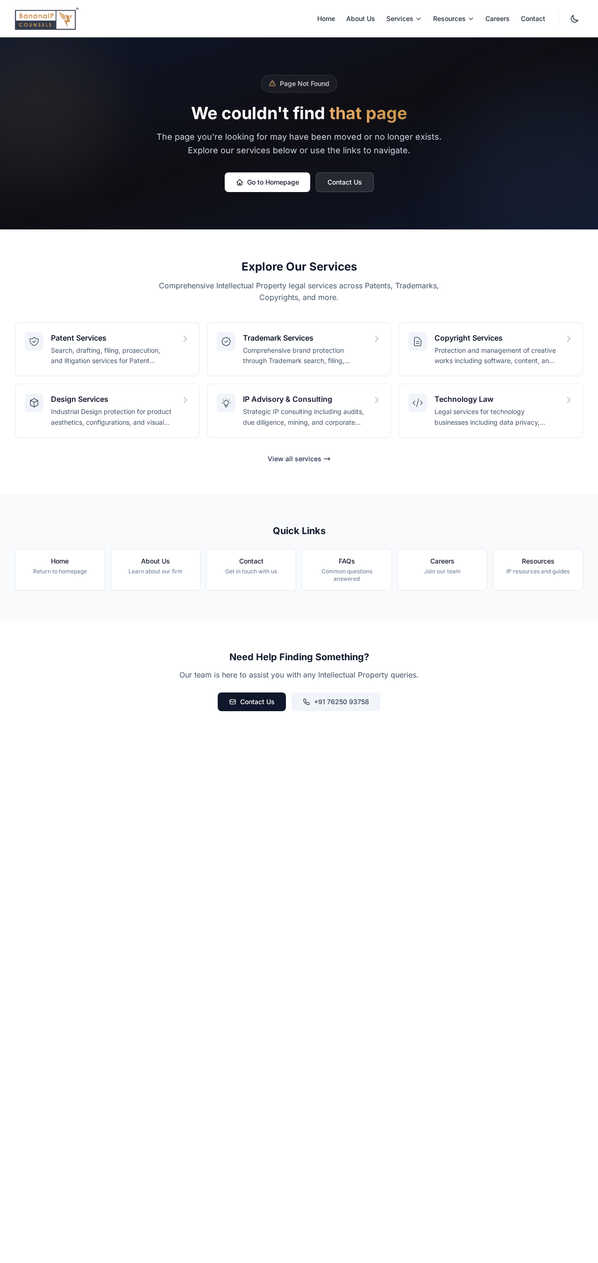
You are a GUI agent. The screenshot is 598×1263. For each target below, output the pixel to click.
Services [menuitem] (399, 18)
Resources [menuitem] (449, 18)
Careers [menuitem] (497, 18)
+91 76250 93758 (341, 702)
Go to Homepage (273, 182)
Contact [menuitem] (533, 18)
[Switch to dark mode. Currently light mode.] (574, 18)
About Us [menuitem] (360, 18)
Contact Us (344, 182)
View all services (294, 459)
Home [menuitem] (326, 18)
